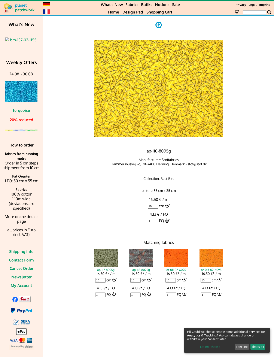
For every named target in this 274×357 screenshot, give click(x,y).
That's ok (258, 346)
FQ (161, 220)
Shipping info (21, 251)
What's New (112, 4)
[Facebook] (15, 300)
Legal (253, 4)
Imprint (264, 4)
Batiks (146, 4)
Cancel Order (21, 268)
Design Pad (132, 12)
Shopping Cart (159, 12)
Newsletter (21, 277)
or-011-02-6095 (176, 270)
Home (113, 12)
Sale (176, 4)
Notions (162, 4)
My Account (21, 285)
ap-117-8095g (106, 270)
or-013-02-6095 (211, 270)
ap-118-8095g (141, 270)
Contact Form (21, 260)
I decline (242, 346)
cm (161, 205)
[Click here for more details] (21, 39)
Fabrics (131, 4)
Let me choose (210, 346)
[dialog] (227, 340)
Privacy (241, 4)
